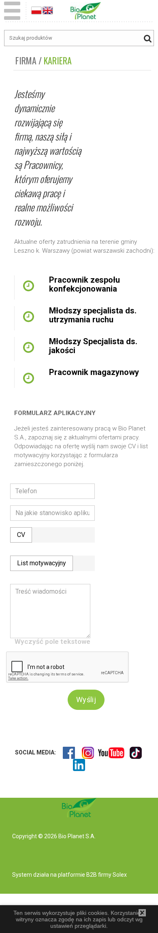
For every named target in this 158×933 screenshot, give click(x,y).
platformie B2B (77, 874)
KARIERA (58, 60)
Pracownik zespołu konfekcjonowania (84, 284)
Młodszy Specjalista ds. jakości (93, 346)
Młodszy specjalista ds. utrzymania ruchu (93, 315)
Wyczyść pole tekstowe (52, 641)
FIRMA (25, 60)
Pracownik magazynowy (94, 372)
